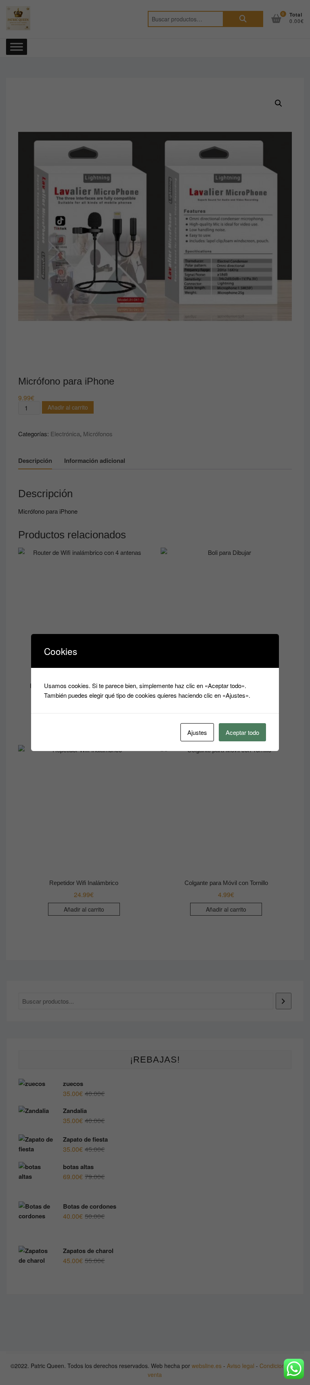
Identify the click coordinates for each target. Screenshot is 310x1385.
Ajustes (197, 732)
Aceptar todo (242, 732)
